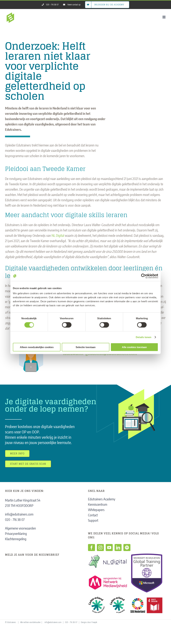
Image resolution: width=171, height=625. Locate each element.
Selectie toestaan (86, 347)
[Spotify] (126, 547)
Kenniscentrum (97, 504)
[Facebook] (91, 547)
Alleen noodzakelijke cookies (37, 347)
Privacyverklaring (16, 533)
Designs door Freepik (89, 622)
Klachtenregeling (15, 539)
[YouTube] (109, 547)
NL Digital (58, 235)
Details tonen (143, 337)
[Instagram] (100, 547)
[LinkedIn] (118, 547)
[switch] (66, 324)
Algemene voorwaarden (20, 528)
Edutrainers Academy (101, 499)
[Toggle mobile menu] (164, 17)
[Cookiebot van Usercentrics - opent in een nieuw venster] (143, 275)
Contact (93, 515)
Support (93, 520)
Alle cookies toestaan (134, 347)
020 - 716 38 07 (15, 519)
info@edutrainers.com (19, 514)
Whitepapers (96, 510)
